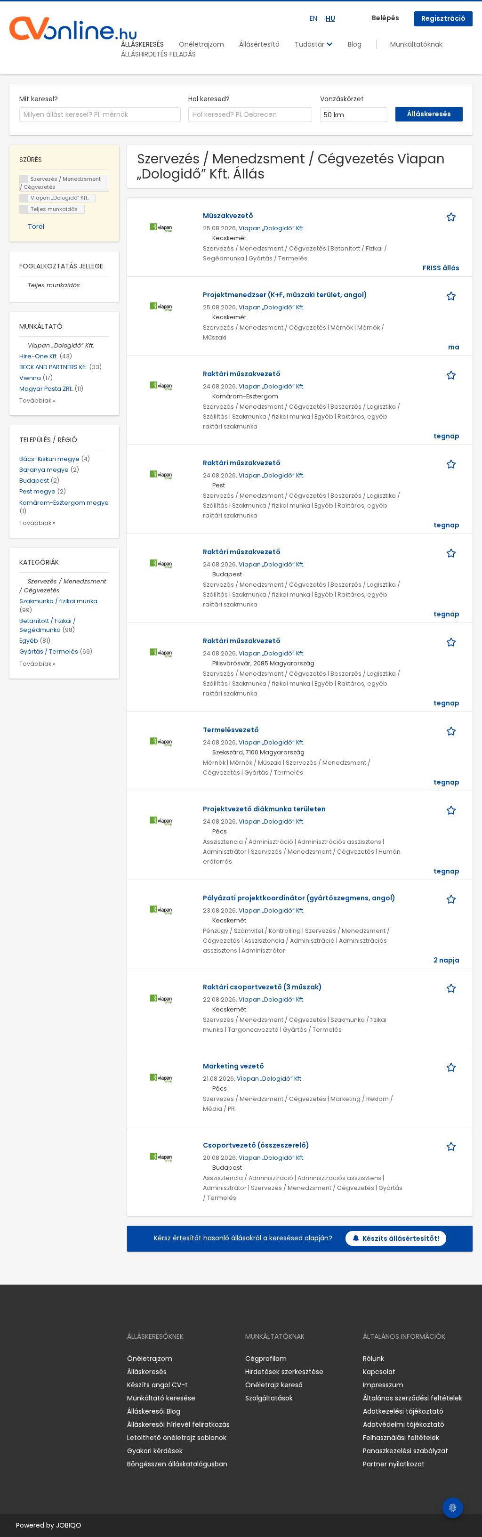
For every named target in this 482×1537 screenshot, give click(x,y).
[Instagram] (32, 1359)
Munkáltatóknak (416, 44)
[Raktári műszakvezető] (161, 385)
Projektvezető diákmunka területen (264, 809)
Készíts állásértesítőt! (400, 1238)
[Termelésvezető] (161, 741)
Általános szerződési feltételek (412, 1398)
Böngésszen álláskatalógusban (177, 1464)
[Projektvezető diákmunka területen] (161, 820)
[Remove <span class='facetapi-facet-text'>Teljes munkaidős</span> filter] (24, 209)
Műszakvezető (228, 215)
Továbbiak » (37, 400)
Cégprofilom (266, 1358)
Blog (355, 44)
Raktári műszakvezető (242, 374)
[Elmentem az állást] (452, 216)
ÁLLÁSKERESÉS (142, 44)
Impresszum (383, 1385)
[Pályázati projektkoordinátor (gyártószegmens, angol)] (161, 909)
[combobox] (100, 114)
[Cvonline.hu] (73, 28)
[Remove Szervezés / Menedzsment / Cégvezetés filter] (23, 581)
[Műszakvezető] (161, 227)
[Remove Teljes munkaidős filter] (23, 285)
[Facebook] (16, 1359)
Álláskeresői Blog (153, 1411)
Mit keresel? (38, 99)
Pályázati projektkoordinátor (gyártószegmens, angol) (299, 898)
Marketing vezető (233, 1066)
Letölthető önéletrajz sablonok (176, 1437)
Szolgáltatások (269, 1398)
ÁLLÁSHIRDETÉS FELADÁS (158, 54)
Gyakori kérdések (155, 1451)
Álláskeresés (147, 1371)
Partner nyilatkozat (394, 1464)
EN (313, 18)
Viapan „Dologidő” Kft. (272, 228)
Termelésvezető (231, 730)
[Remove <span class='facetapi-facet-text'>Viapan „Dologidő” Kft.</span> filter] (24, 198)
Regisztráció (443, 18)
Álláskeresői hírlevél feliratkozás (178, 1424)
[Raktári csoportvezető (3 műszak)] (161, 998)
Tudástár (310, 44)
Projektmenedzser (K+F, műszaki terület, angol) (285, 294)
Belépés (385, 18)
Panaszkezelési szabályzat (405, 1451)
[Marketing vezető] (161, 1078)
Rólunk (373, 1358)
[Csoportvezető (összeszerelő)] (161, 1157)
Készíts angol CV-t (157, 1385)
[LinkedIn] (47, 1359)
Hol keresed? (209, 99)
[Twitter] (61, 1359)
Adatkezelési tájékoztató (403, 1411)
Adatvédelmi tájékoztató (403, 1424)
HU (330, 18)
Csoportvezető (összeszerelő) (256, 1145)
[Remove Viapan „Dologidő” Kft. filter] (23, 345)
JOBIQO (68, 1525)
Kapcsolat (379, 1371)
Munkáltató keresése (161, 1398)
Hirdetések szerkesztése (284, 1371)
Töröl (36, 226)
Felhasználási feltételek (401, 1437)
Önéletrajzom (201, 44)
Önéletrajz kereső (274, 1385)
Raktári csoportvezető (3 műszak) (262, 987)
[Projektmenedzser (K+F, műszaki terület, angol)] (161, 306)
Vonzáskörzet (342, 99)
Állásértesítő (259, 44)
